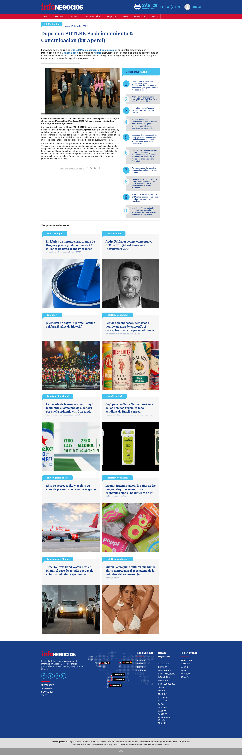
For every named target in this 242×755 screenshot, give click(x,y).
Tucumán (162, 723)
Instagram (141, 670)
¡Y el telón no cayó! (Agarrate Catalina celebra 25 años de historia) (143, 110)
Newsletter (140, 16)
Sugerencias (47, 685)
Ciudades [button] (76, 16)
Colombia (185, 664)
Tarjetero (112, 16)
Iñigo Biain (185, 741)
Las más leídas (94, 16)
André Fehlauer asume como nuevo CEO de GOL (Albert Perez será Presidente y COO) (144, 99)
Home (47, 16)
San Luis (162, 711)
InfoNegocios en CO (57, 477)
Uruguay (185, 677)
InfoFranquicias (166, 674)
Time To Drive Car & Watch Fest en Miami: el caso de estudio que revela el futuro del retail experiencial (145, 198)
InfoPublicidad (52, 23)
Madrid (184, 667)
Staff (125, 16)
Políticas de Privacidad (127, 741)
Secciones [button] (60, 16)
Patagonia (163, 701)
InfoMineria (164, 677)
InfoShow (52, 314)
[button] (115, 91)
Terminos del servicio (152, 744)
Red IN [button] (155, 16)
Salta (161, 704)
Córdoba (162, 667)
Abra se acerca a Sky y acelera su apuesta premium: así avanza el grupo (144, 170)
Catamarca (163, 664)
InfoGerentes (114, 233)
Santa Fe (162, 714)
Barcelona (186, 660)
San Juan (162, 707)
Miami (183, 670)
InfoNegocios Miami (117, 314)
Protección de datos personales (155, 741)
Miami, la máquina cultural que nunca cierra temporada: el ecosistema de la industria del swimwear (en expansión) (144, 211)
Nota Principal (54, 233)
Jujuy (161, 687)
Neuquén (162, 697)
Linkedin (140, 667)
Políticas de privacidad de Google (129, 744)
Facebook (141, 660)
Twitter (140, 664)
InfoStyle (163, 680)
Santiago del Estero (165, 718)
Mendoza (162, 694)
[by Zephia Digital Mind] (121, 751)
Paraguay (185, 674)
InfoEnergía (164, 670)
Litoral (162, 690)
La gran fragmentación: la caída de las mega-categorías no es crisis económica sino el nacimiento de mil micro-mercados (144, 183)
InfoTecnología (166, 684)
